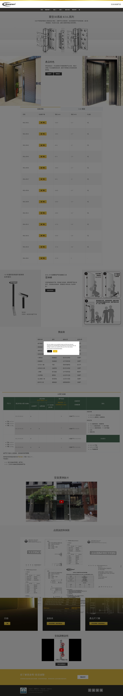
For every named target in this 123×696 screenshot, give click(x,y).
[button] (79, 9)
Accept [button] (55, 351)
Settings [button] (49, 351)
